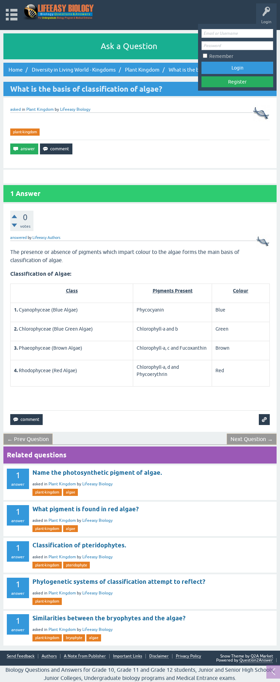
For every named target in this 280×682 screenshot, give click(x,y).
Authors (49, 656)
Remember (221, 56)
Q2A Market (262, 656)
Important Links (127, 656)
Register (237, 82)
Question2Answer (256, 660)
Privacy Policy (188, 656)
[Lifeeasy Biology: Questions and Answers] (59, 11)
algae (70, 492)
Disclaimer (159, 656)
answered (18, 238)
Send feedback (20, 656)
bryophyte (74, 638)
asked (15, 109)
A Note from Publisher (85, 656)
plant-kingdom (25, 132)
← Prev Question (28, 439)
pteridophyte (76, 565)
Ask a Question (129, 46)
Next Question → (251, 439)
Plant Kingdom (40, 109)
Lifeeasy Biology (97, 484)
